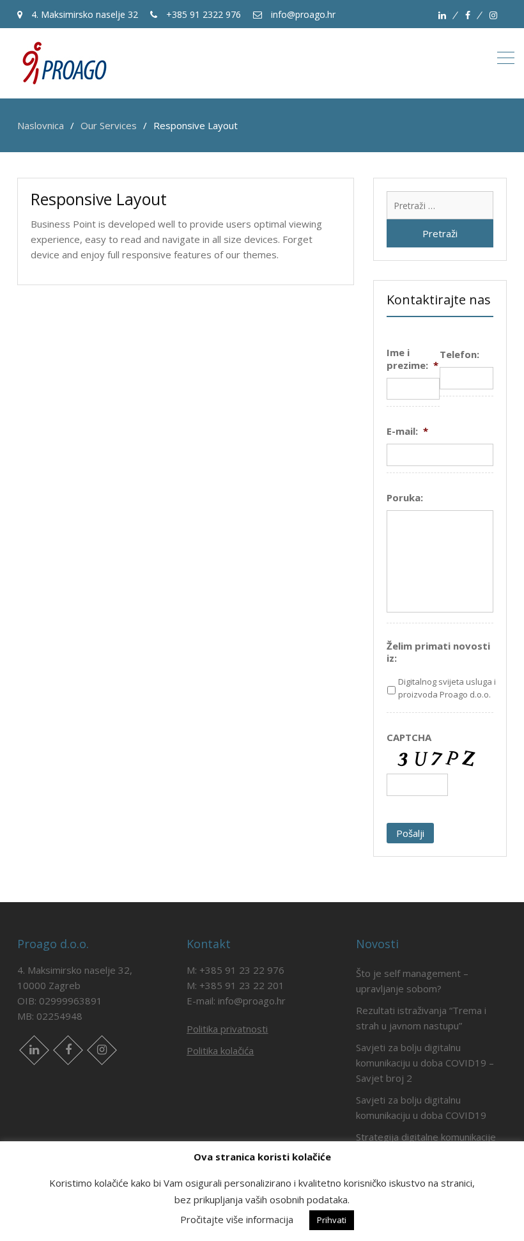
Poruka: (405, 498)
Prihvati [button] (331, 1220)
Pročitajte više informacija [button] (236, 1219)
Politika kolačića (220, 1050)
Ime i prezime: (412, 359)
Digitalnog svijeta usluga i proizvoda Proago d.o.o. (447, 688)
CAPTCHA (409, 737)
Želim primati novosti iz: (438, 652)
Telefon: (459, 354)
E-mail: (407, 431)
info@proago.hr (301, 14)
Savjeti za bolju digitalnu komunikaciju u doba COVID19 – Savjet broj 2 (425, 1062)
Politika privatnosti (227, 1028)
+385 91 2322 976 (202, 14)
